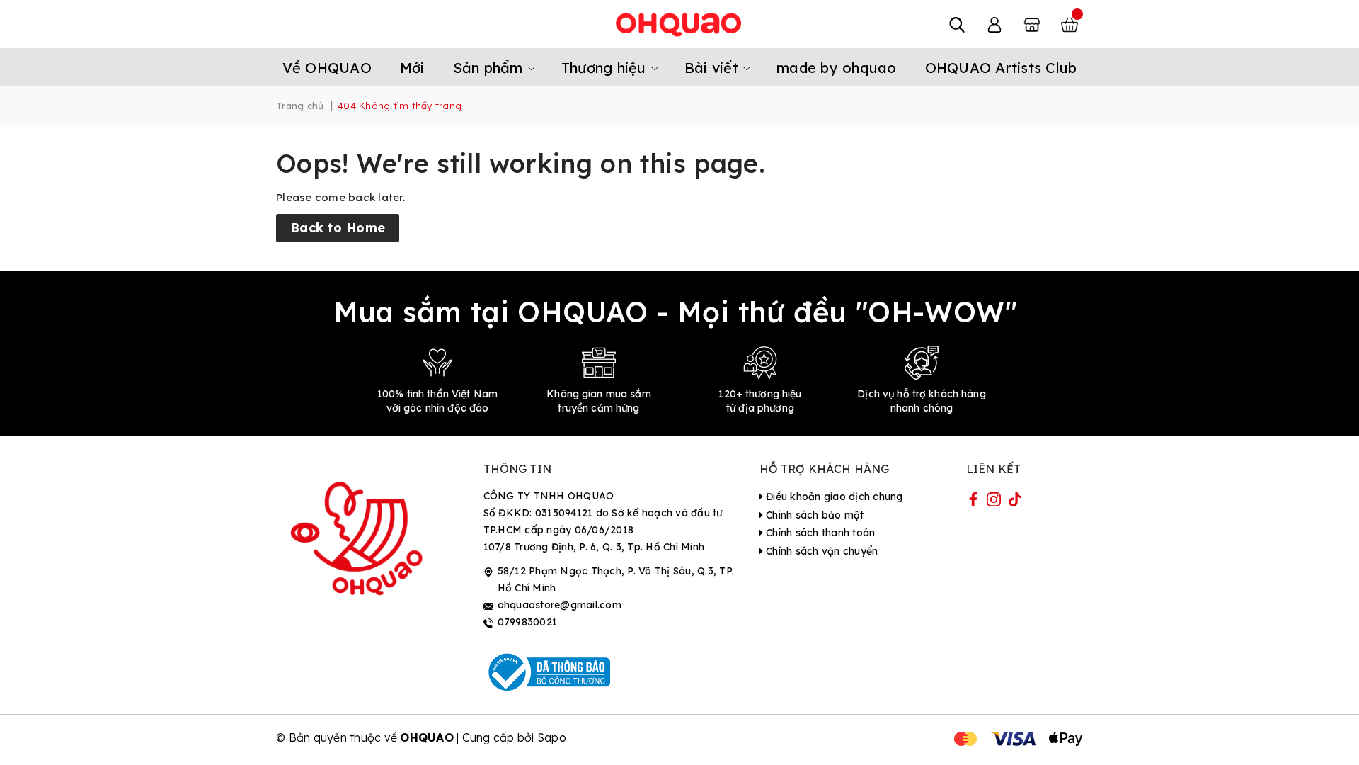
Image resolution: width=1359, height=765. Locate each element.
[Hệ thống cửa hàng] (1032, 24)
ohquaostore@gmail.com (559, 605)
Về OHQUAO (327, 67)
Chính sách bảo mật (813, 515)
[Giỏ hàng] (1069, 24)
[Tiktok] (1015, 502)
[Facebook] (973, 502)
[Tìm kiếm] (957, 24)
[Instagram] (994, 502)
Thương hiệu (605, 67)
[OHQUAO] (679, 24)
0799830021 (528, 622)
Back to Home (337, 228)
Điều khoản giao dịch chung (833, 496)
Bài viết (713, 67)
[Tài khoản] (994, 24)
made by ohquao (836, 67)
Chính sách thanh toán (819, 532)
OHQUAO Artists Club (1001, 67)
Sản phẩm (490, 67)
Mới (412, 67)
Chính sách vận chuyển (820, 551)
